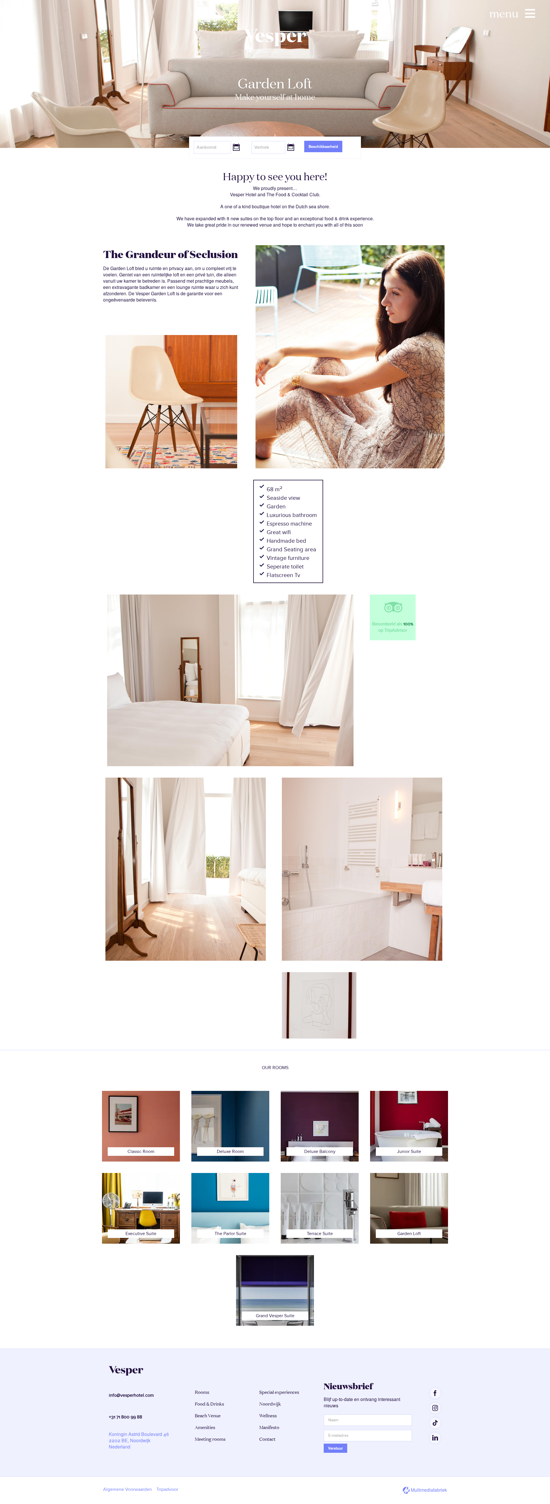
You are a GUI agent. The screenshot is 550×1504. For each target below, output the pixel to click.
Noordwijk (270, 1404)
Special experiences (279, 1392)
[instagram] (435, 1408)
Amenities (205, 1427)
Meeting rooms (210, 1439)
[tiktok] (435, 1423)
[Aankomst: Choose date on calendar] (236, 147)
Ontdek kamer (275, 135)
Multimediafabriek (428, 1490)
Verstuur (335, 1448)
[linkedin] (435, 1438)
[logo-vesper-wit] (275, 31)
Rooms (202, 1392)
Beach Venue (208, 1415)
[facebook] (435, 1393)
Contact (267, 1439)
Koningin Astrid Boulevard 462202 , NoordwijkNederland (139, 1440)
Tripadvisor (167, 1489)
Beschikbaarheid (323, 146)
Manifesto (269, 1427)
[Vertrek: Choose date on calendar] (291, 147)
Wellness (268, 1415)
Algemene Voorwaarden (127, 1489)
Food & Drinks (209, 1404)
